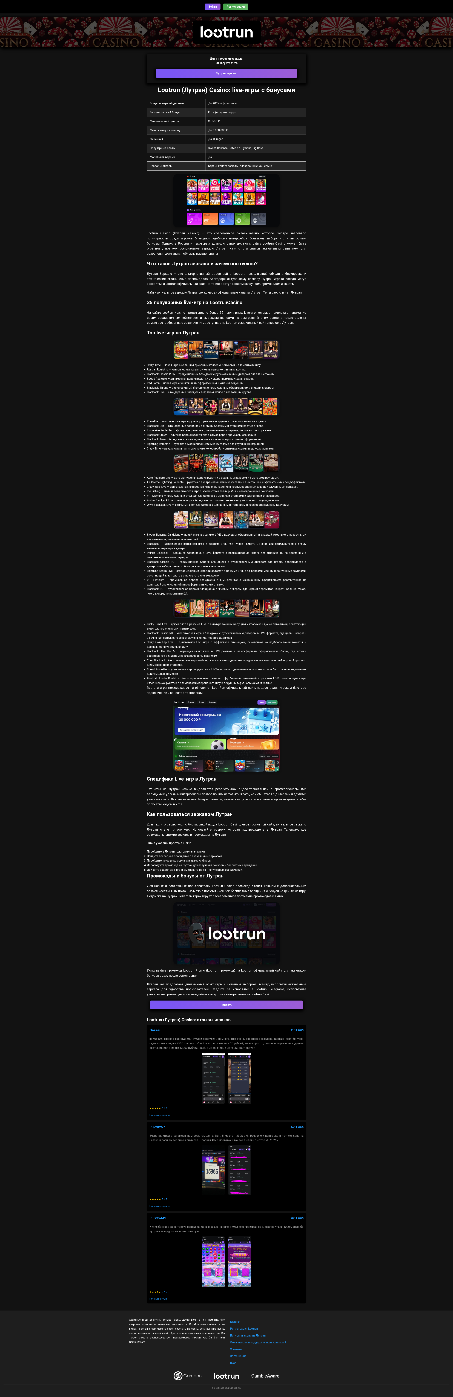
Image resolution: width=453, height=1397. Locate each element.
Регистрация (236, 6)
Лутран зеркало (226, 73)
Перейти (226, 1005)
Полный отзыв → (160, 1115)
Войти (212, 6)
